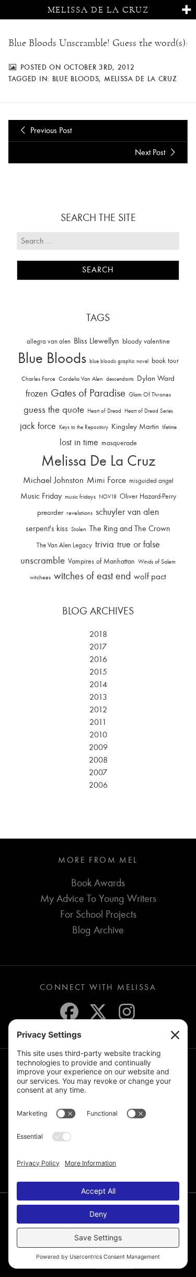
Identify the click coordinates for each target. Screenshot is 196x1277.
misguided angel (151, 481)
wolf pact (150, 576)
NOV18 (108, 496)
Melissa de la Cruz (98, 9)
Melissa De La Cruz (140, 78)
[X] (98, 1012)
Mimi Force (106, 480)
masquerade (119, 442)
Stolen (78, 529)
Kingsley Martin (135, 426)
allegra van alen (49, 341)
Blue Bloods (75, 78)
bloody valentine (146, 341)
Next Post (151, 152)
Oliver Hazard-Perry (148, 496)
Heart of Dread (104, 411)
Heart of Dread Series (148, 411)
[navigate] (186, 10)
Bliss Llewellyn (96, 341)
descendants (120, 379)
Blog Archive (98, 930)
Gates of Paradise (88, 393)
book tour (165, 361)
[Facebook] (69, 1012)
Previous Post (50, 130)
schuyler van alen (127, 512)
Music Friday (41, 496)
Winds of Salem (157, 561)
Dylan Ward (156, 378)
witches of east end (92, 576)
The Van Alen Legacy (64, 545)
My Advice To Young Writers (98, 899)
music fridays (80, 496)
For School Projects (98, 914)
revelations (79, 512)
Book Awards (98, 883)
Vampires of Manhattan (101, 561)
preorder (50, 512)
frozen (37, 393)
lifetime (169, 427)
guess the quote (54, 409)
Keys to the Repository (83, 427)
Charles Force (38, 378)
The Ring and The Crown (129, 528)
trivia (104, 544)
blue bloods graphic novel (118, 361)
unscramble (42, 560)
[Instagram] (127, 1012)
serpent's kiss (47, 528)
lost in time (79, 442)
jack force (38, 426)
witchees (40, 577)
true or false (138, 544)
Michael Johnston (53, 480)
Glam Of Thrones (150, 394)
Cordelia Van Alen (81, 378)
